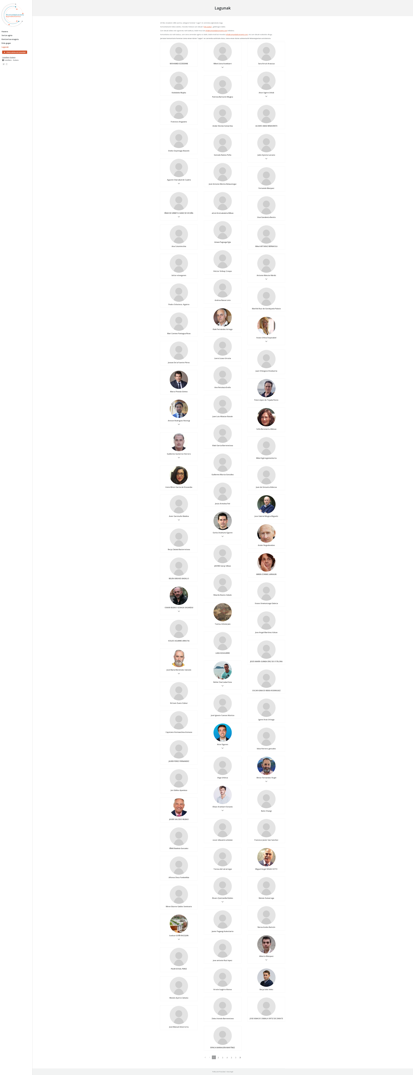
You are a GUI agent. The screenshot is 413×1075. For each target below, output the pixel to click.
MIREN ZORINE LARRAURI (266, 574)
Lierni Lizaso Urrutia (222, 358)
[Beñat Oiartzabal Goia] (222, 679)
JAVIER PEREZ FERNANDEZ (179, 761)
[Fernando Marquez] (266, 185)
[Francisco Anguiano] (179, 119)
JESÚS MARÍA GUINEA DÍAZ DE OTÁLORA (266, 661)
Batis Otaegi (266, 811)
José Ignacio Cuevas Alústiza (222, 715)
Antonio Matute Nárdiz (266, 275)
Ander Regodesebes (266, 545)
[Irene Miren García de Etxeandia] (179, 484)
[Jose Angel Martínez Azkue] (266, 630)
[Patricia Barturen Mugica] (222, 94)
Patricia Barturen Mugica (222, 97)
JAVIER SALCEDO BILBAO (179, 819)
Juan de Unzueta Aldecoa (266, 487)
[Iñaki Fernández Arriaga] (222, 326)
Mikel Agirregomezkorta (266, 458)
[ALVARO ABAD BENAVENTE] (266, 123)
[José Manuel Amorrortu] (179, 1024)
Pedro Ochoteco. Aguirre (178, 304)
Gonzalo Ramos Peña (222, 155)
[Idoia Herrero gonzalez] (266, 746)
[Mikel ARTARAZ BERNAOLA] (266, 243)
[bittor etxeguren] (179, 272)
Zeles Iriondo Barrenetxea (223, 1018)
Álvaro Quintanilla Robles (222, 898)
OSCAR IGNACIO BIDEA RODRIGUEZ (266, 690)
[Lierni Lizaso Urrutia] (222, 355)
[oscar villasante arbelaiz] (222, 837)
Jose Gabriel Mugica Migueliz (266, 516)
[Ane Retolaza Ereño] (222, 385)
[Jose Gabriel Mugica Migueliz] (266, 513)
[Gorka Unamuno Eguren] (222, 530)
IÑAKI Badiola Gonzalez (178, 848)
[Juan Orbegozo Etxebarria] (266, 368)
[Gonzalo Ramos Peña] (222, 152)
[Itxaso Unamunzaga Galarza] (266, 600)
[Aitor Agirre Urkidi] (266, 90)
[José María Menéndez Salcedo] (179, 667)
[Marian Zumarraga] (266, 895)
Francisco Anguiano (179, 122)
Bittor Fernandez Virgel (266, 777)
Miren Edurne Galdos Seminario (179, 906)
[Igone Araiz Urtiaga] (266, 717)
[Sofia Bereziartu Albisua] (266, 426)
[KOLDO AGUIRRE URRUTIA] (179, 638)
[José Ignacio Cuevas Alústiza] (222, 713)
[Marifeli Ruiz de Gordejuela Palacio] (266, 306)
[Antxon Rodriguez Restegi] (179, 418)
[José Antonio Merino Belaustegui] (222, 181)
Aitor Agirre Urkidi (266, 92)
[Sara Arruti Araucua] (266, 61)
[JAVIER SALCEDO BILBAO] (179, 816)
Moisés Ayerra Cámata (179, 998)
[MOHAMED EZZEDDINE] (179, 61)
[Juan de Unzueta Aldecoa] (266, 484)
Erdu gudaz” (208, 27)
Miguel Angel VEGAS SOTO (266, 869)
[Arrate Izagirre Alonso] (222, 987)
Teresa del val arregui (222, 869)
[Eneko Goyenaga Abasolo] (179, 148)
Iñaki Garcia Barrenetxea (222, 445)
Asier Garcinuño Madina (179, 516)
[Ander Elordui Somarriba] (222, 123)
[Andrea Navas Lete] (222, 297)
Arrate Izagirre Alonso (222, 989)
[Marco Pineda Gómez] (179, 389)
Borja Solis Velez (266, 989)
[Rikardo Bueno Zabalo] (222, 592)
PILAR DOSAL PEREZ (179, 969)
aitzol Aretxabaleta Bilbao (222, 213)
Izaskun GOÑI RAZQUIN (178, 935)
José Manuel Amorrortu (179, 1027)
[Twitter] (3, 64)
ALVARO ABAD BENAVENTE (266, 126)
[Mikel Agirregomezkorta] (266, 455)
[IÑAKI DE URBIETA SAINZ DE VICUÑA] (179, 210)
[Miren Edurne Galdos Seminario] (179, 904)
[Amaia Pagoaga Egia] (222, 239)
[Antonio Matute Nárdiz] (266, 272)
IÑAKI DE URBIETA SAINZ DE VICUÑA (178, 213)
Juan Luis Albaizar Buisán (223, 416)
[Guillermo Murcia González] (222, 472)
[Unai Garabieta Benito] (266, 214)
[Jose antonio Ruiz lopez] (222, 958)
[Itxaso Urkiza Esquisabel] (266, 335)
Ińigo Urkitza (222, 777)
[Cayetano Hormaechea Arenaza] (179, 729)
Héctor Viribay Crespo (222, 271)
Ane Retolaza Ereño (222, 387)
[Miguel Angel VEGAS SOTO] (266, 866)
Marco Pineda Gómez (179, 391)
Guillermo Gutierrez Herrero (179, 454)
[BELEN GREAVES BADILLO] (179, 576)
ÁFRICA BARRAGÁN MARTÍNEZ (222, 1047)
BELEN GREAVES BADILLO (179, 578)
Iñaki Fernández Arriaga (222, 329)
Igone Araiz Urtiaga (266, 719)
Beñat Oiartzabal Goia (222, 682)
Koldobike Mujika (179, 92)
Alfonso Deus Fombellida (179, 877)
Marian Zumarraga (266, 898)
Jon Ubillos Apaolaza (179, 790)
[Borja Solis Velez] (266, 987)
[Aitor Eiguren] (222, 742)
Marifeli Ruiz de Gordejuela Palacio (266, 308)
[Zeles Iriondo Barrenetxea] (222, 1016)
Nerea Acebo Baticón (266, 927)
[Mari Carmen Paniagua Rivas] (179, 331)
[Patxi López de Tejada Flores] (266, 397)
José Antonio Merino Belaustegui (222, 184)
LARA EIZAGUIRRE (223, 653)
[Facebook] (6, 64)
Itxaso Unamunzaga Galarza (266, 603)
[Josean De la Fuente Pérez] (179, 360)
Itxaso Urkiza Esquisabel (266, 337)
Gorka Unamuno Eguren (223, 532)
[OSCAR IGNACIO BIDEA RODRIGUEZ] (266, 688)
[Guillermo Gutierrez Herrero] (179, 451)
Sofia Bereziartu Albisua (266, 429)
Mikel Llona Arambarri (223, 63)
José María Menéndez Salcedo (179, 670)
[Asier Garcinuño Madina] (179, 513)
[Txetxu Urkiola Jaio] (222, 621)
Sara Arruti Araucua (266, 63)
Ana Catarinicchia (179, 246)
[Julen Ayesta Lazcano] (266, 152)
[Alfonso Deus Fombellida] (179, 875)
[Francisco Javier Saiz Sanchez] (266, 837)
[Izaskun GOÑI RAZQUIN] (179, 933)
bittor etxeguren (179, 275)
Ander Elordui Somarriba (223, 126)
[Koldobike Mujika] (179, 90)
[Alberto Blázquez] (266, 953)
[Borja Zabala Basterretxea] (179, 547)
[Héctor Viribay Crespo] (222, 268)
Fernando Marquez (266, 188)
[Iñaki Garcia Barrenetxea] (222, 443)
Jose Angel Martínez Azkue (266, 632)
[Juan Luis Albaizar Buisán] (222, 414)
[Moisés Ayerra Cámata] (179, 995)
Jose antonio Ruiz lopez (222, 960)
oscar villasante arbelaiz (223, 840)
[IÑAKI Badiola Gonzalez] (179, 846)
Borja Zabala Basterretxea (179, 549)
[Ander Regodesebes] (266, 542)
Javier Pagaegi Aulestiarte (222, 931)
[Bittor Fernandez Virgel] (266, 775)
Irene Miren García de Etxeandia (179, 487)
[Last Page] (240, 1057)
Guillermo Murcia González (223, 474)
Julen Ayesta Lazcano (266, 155)
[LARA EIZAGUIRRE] (222, 650)
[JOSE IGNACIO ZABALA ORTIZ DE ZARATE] (266, 1016)
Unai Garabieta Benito (266, 217)
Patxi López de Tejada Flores (266, 400)
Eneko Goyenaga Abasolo (178, 151)
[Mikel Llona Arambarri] (222, 61)
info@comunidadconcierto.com (216, 31)
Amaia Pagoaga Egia (222, 242)
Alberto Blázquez (266, 956)
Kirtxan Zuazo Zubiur (179, 703)
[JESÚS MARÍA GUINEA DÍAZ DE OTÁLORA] (266, 659)
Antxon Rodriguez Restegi (179, 420)
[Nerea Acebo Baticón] (266, 924)
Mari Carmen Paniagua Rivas (179, 333)
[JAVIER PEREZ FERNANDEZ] (179, 758)
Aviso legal (230, 1072)
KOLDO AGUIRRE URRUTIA (179, 641)
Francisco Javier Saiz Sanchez (266, 840)
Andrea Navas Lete (223, 300)
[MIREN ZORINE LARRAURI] (266, 571)
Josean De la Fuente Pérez (179, 362)
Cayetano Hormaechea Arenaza (179, 732)
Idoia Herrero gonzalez (266, 748)
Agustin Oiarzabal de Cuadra (179, 180)
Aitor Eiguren (222, 744)
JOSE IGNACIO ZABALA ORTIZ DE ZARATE (266, 1018)
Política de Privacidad (218, 1072)
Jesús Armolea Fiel (222, 503)
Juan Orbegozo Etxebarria (266, 371)
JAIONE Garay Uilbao (222, 566)
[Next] (236, 1057)
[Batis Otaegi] (266, 808)
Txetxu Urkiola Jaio (222, 624)
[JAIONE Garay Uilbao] (222, 563)
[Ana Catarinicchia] (179, 243)
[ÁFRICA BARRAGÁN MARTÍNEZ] (222, 1045)
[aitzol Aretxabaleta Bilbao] (222, 210)
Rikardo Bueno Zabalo (222, 595)
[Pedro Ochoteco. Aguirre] (179, 302)
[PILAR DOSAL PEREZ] (179, 966)
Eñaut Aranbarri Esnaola (223, 807)
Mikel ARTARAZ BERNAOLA (266, 246)
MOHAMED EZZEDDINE (179, 63)
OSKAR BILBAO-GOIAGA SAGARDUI (179, 607)
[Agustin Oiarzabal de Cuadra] (179, 177)
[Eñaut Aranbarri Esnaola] (222, 804)
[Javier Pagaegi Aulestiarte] (222, 928)
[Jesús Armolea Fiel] (222, 501)
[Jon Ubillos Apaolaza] (179, 787)
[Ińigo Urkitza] (222, 775)
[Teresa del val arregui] (222, 866)
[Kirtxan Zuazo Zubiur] (179, 700)
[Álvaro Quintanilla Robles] (222, 895)
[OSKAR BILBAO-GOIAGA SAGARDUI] (179, 605)
